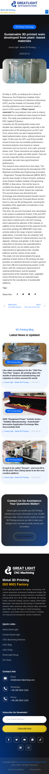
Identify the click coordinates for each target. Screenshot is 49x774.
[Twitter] (16, 739)
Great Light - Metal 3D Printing (16, 382)
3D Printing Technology (24, 27)
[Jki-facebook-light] (8, 739)
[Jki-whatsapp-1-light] (32, 739)
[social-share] (17, 294)
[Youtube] (24, 739)
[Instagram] (28, 747)
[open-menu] (46, 12)
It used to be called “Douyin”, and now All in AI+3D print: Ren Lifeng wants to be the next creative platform (23, 470)
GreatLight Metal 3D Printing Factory (31, 762)
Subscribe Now (24, 729)
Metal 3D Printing (8, 10)
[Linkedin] (20, 747)
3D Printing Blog (25, 329)
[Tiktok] (40, 739)
